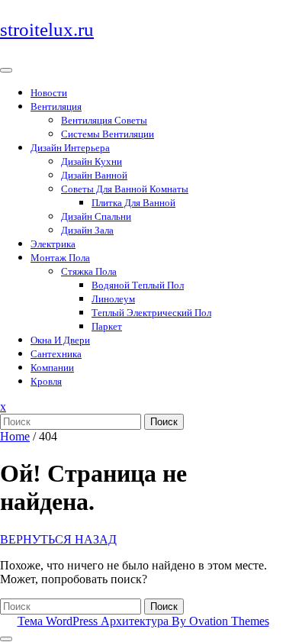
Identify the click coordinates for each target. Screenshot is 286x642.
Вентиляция (56, 106)
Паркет (107, 326)
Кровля (46, 381)
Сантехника (56, 354)
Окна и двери (60, 340)
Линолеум (113, 299)
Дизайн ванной (94, 175)
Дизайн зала (87, 230)
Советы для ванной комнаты (124, 189)
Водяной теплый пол (138, 285)
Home (15, 436)
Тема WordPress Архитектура (143, 621)
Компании (52, 367)
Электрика (53, 244)
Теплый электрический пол (151, 312)
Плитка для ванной (133, 202)
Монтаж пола (60, 257)
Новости (49, 92)
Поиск (164, 421)
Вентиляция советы (104, 120)
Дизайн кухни (91, 161)
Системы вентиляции (107, 134)
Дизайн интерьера (70, 147)
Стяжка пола (89, 271)
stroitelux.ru (47, 29)
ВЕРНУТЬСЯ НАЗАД (58, 539)
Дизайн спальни (96, 216)
